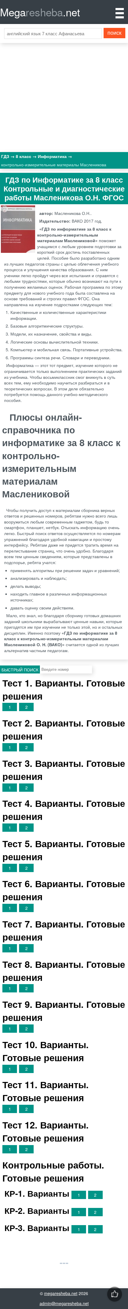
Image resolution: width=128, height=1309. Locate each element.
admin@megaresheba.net (64, 1303)
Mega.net (40, 11)
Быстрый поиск (19, 670)
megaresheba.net (60, 1293)
